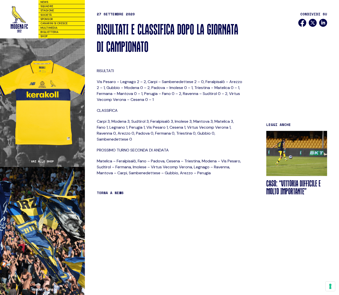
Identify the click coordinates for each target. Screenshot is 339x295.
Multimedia (48, 28)
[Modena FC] (19, 19)
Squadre (46, 6)
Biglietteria (49, 32)
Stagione (47, 10)
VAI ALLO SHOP (42, 161)
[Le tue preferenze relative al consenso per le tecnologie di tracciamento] (330, 286)
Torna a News (110, 192)
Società (46, 15)
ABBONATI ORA (42, 289)
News (44, 2)
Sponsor (46, 19)
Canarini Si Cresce (54, 23)
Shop (43, 36)
